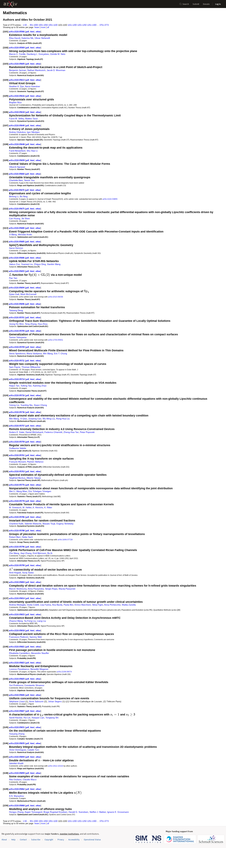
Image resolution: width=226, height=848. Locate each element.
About (4, 839)
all (48, 27)
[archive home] (10, 4)
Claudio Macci (29, 779)
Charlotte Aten (16, 180)
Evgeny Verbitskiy (64, 523)
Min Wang (48, 353)
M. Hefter (27, 507)
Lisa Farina (45, 605)
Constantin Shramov (34, 685)
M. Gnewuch (15, 507)
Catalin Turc (33, 750)
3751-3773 (104, 25)
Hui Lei (27, 717)
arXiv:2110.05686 (17, 258)
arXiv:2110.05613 (17, 80)
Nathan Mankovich (36, 70)
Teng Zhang (31, 324)
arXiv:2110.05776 (17, 485)
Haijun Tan (14, 385)
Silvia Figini (97, 605)
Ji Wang (13, 234)
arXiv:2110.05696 (17, 304)
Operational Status (92, 839)
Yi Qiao (23, 418)
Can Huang (14, 218)
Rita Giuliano (15, 779)
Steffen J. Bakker (97, 812)
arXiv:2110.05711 (17, 360)
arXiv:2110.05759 (17, 442)
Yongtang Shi (52, 717)
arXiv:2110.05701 (17, 317)
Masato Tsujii (49, 523)
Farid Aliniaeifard (17, 150)
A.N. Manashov (16, 796)
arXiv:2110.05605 (17, 64)
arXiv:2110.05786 (17, 517)
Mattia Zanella (129, 605)
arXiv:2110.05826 (17, 695)
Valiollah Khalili (16, 763)
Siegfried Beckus (17, 478)
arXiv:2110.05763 (17, 471)
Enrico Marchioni (83, 605)
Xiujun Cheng (40, 405)
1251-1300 (91, 25)
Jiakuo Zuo (14, 264)
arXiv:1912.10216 (55, 766)
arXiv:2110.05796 (17, 547)
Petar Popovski (87, 432)
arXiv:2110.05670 (17, 190)
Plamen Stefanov (35, 461)
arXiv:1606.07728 (65, 540)
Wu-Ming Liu (49, 418)
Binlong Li (14, 196)
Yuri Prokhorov (16, 685)
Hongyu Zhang (16, 812)
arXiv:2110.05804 (17, 582)
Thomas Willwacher (31, 367)
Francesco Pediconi (18, 637)
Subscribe (35, 839)
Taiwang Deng (16, 310)
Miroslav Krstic (25, 234)
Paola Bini (68, 605)
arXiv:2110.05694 (17, 288)
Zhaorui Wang (16, 621)
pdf (27, 31)
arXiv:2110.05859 (17, 773)
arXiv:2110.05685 (17, 241)
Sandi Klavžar (15, 717)
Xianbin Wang (53, 264)
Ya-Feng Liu (30, 621)
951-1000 (34, 25)
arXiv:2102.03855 (110, 199)
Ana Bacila (57, 605)
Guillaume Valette (17, 448)
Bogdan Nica (15, 102)
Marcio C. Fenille (17, 54)
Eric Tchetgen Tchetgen (39, 491)
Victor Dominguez (17, 750)
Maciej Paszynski (67, 589)
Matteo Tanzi (31, 118)
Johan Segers (55, 701)
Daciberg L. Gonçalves (38, 54)
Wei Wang (14, 418)
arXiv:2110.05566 (17, 31)
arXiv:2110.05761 (17, 455)
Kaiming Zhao (39, 385)
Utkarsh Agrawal (17, 167)
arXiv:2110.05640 (17, 125)
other (38, 31)
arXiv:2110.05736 (17, 412)
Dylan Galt (14, 294)
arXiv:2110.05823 (17, 663)
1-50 (25, 25)
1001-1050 (43, 25)
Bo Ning (24, 196)
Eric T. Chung (60, 353)
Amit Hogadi (15, 572)
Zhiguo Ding (40, 264)
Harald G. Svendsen (78, 812)
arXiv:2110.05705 (17, 331)
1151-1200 (72, 25)
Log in (218, 4)
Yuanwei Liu (27, 264)
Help (13, 839)
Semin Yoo (29, 180)
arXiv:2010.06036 (55, 297)
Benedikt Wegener (39, 669)
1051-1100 (52, 25)
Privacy (60, 839)
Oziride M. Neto (57, 54)
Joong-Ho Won (16, 324)
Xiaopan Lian (38, 717)
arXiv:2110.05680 (17, 228)
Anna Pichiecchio (112, 605)
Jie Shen (25, 218)
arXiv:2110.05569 (17, 47)
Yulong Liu (14, 405)
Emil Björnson (39, 553)
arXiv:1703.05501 (55, 340)
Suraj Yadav (28, 572)
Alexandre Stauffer (40, 653)
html (32, 31)
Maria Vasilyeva (34, 353)
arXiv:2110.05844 (17, 757)
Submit (196, 4)
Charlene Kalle (16, 523)
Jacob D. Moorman (56, 70)
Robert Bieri (15, 537)
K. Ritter (48, 507)
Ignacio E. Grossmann (118, 812)
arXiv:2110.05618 (17, 112)
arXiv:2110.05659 (17, 160)
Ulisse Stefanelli (42, 38)
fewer (36, 27)
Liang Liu (41, 621)
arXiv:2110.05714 (17, 379)
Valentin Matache (33, 523)
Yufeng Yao (26, 385)
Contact (23, 839)
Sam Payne (14, 367)
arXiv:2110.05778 (17, 501)
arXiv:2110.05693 (17, 271)
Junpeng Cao (34, 418)
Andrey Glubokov (17, 132)
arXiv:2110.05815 (17, 614)
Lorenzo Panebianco (19, 669)
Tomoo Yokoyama (17, 337)
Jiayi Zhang (26, 553)
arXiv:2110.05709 (17, 347)
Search (185, 4)
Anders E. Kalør (16, 432)
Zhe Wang (14, 553)
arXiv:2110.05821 (17, 647)
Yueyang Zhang (16, 734)
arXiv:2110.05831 (17, 727)
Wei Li (12, 491)
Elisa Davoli (14, 38)
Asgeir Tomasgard (33, 812)
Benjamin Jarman (17, 70)
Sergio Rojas (51, 589)
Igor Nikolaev (33, 132)
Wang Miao (21, 491)
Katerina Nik (27, 38)
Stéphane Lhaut (17, 701)
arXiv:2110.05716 (17, 395)
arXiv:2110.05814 (17, 598)
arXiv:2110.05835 (17, 743)
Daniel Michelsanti (34, 432)
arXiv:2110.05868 (17, 805)
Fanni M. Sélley (16, 118)
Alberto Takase (33, 478)
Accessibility (73, 839)
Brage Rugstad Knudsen (55, 812)
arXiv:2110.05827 (17, 711)
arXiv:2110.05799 (17, 565)
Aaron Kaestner (32, 86)
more (43, 27)
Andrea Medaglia (17, 605)
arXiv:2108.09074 (64, 672)
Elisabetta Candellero (19, 653)
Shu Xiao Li (32, 150)
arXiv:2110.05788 (17, 530)
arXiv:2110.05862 (17, 789)
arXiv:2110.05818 (17, 630)
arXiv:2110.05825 (17, 679)
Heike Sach (27, 537)
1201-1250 (82, 25)
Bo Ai (49, 553)
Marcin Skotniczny (18, 589)
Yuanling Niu (26, 405)
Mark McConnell (28, 294)
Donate (206, 4)
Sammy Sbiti (36, 637)
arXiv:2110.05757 (17, 426)
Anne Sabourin (36, 701)
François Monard (17, 461)
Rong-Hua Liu (63, 418)
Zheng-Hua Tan (71, 432)
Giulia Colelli (33, 605)
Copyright (49, 839)
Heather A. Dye (16, 86)
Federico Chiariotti (53, 432)
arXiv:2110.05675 (17, 209)
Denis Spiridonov (17, 353)
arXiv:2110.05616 (17, 96)
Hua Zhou (43, 324)
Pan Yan (13, 278)
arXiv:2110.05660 (17, 174)
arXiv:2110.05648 (17, 144)
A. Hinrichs (38, 507)
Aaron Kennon (16, 248)
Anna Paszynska (36, 589)
